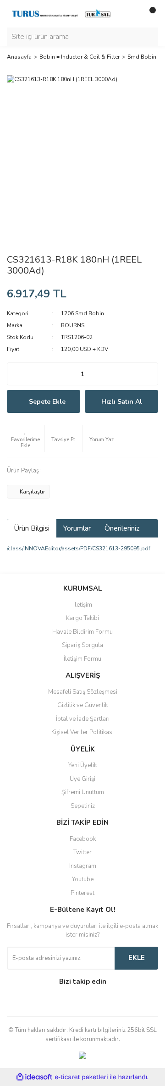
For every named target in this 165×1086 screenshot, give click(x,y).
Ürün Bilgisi (32, 528)
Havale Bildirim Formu (82, 632)
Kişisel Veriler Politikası (82, 732)
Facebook (83, 839)
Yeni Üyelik (82, 765)
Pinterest (82, 893)
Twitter (82, 852)
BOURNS (72, 325)
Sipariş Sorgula (82, 645)
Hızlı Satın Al (121, 401)
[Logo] (61, 13)
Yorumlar (77, 528)
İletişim (82, 605)
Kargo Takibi (82, 618)
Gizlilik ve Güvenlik (82, 705)
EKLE (136, 957)
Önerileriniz (121, 528)
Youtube (83, 879)
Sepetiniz (83, 806)
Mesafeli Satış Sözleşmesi (82, 692)
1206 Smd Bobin (82, 313)
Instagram (82, 866)
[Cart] (149, 14)
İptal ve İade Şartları (83, 719)
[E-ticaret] (81, 1077)
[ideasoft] (34, 1077)
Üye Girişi (82, 779)
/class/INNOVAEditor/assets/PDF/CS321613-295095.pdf (78, 548)
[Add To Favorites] (25, 438)
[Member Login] (130, 14)
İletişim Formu (82, 659)
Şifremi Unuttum (82, 792)
